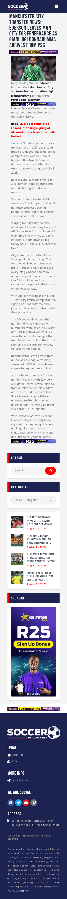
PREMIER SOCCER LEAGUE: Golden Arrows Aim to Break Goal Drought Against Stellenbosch (41, 558)
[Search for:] (33, 470)
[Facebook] (10, 802)
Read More (24, 890)
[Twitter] (18, 802)
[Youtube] (26, 802)
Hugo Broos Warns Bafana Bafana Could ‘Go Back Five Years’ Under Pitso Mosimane (39, 521)
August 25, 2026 (36, 528)
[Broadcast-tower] (33, 802)
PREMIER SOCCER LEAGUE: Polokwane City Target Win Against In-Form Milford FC (39, 539)
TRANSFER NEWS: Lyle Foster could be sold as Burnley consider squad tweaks (40, 576)
